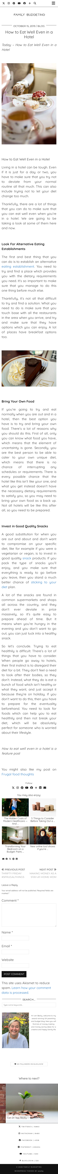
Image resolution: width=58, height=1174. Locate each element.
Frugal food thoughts (18, 774)
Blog (41, 26)
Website (8, 960)
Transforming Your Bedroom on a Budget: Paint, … (15, 849)
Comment (10, 900)
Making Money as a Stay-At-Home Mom (43, 873)
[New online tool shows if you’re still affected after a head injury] (42, 835)
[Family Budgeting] (29, 10)
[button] (54, 3)
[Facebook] (24, 3)
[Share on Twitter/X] (10, 859)
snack (27, 558)
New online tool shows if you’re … (42, 848)
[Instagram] (9, 3)
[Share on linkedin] (16, 859)
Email (7, 946)
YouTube (30, 1154)
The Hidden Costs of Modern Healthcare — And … (15, 821)
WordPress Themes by (29, 1171)
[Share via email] (3, 859)
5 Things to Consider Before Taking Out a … (42, 820)
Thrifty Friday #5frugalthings (13, 873)
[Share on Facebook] (6, 859)
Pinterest (30, 1147)
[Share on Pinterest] (13, 859)
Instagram (30, 1133)
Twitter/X (30, 1127)
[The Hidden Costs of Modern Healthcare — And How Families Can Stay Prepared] (15, 807)
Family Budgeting (32, 1167)
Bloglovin (30, 1161)
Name (7, 932)
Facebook (30, 1140)
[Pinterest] (14, 3)
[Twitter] (3, 3)
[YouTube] (19, 3)
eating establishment (18, 266)
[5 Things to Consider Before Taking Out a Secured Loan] (42, 807)
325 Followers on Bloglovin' (29, 1064)
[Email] (44, 787)
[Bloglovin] (30, 3)
